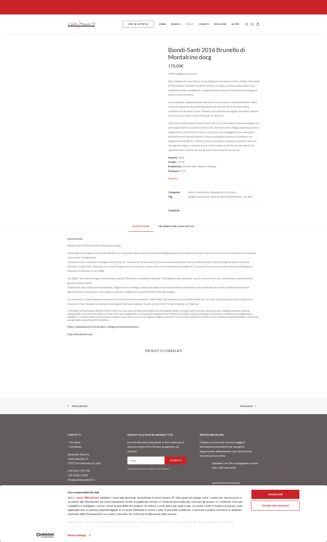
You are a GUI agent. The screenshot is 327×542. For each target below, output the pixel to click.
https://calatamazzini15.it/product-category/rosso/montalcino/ (103, 326)
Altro (235, 24)
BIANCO (175, 24)
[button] (247, 24)
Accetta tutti (275, 494)
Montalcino (202, 192)
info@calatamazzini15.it (81, 479)
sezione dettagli (187, 522)
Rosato (204, 24)
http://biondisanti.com (79, 334)
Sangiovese (194, 196)
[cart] (257, 24)
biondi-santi (209, 196)
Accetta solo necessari (275, 505)
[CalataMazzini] (81, 24)
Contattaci (75, 446)
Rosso (190, 24)
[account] (252, 24)
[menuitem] (138, 24)
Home (162, 24)
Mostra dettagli (77, 535)
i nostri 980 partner (87, 497)
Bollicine (220, 24)
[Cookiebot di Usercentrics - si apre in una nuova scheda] (45, 535)
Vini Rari (248, 196)
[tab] (176, 227)
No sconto (230, 192)
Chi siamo (74, 442)
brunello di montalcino (229, 196)
